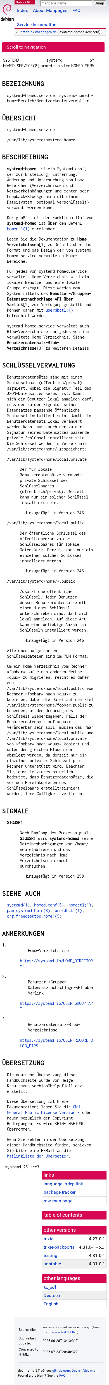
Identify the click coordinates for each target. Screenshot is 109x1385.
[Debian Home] (7, 11)
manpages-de (45, 32)
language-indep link (63, 1183)
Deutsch (52, 1295)
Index (22, 10)
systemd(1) (18, 905)
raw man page (58, 1200)
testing (50, 1255)
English (51, 1303)
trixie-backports (59, 1247)
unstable (25, 32)
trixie (48, 1238)
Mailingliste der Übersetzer (37, 1156)
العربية (50, 1287)
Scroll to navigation (26, 47)
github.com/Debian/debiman (75, 1371)
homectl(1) (18, 228)
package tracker (59, 1192)
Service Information (36, 24)
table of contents (63, 1215)
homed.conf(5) (49, 905)
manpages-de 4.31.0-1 (59, 1332)
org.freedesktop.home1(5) (34, 916)
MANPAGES (25, 2)
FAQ (76, 10)
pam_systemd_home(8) (28, 910)
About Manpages (50, 10)
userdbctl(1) (59, 310)
